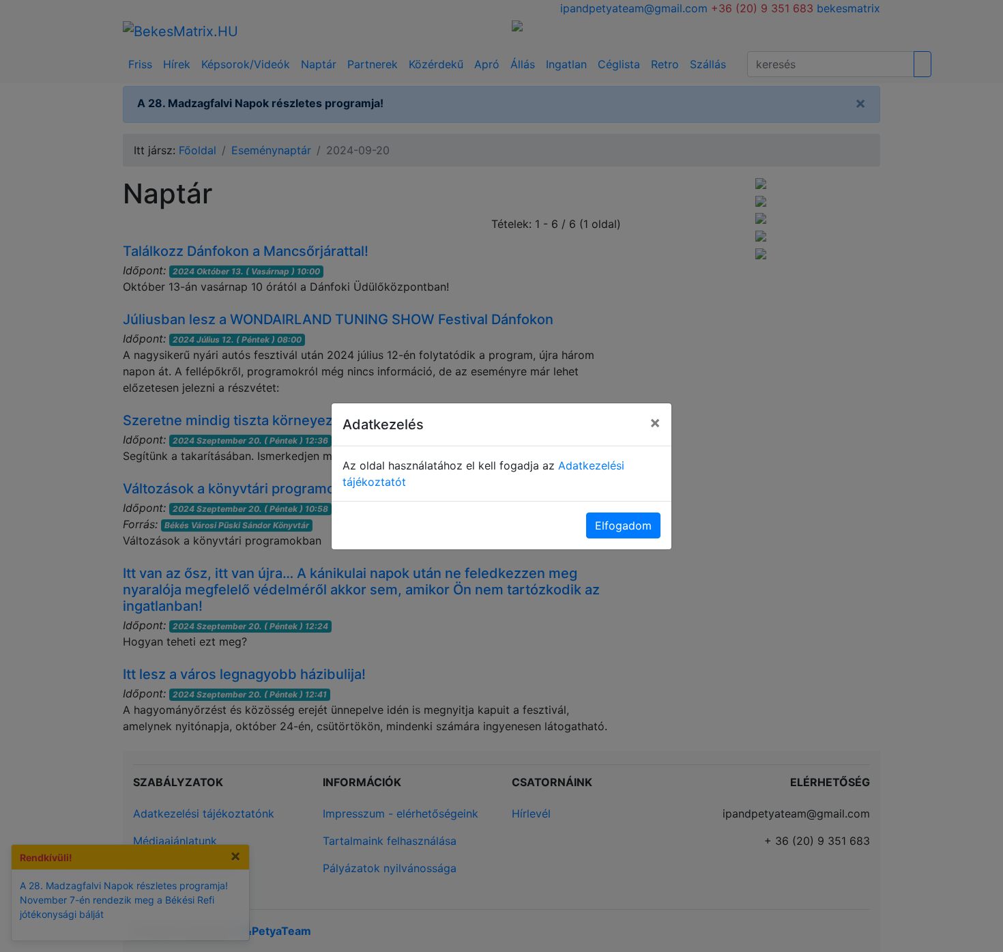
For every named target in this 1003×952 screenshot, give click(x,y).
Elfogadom (623, 525)
